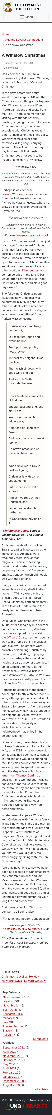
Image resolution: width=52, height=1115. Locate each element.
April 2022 (9, 1051)
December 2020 (13, 1081)
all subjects (40, 1039)
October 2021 (12, 1060)
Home (5, 34)
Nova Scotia (11, 1005)
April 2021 (9, 1068)
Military (7, 1018)
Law (5, 1022)
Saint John (10, 1009)
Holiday (34, 976)
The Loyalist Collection (31, 7)
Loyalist (22, 976)
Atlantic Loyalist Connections (24, 39)
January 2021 (11, 1076)
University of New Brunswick (31, 1100)
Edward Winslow (35, 980)
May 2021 (9, 1064)
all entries (41, 1089)
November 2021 (13, 1056)
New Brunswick (12, 980)
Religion (8, 1034)
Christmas (8, 976)
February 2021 (12, 1072)
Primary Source (13, 1026)
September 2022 (14, 1047)
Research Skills (13, 1014)
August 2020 (11, 1085)
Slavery (7, 1030)
